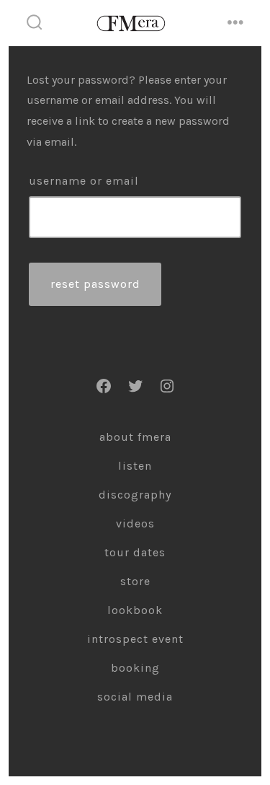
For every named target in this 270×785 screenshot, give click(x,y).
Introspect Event (135, 639)
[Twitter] (135, 386)
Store (135, 581)
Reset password (95, 284)
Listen (135, 466)
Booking (135, 668)
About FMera (135, 437)
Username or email (84, 181)
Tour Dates (135, 552)
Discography (135, 494)
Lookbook (135, 610)
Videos (135, 523)
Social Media (135, 696)
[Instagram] (167, 386)
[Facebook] (103, 386)
